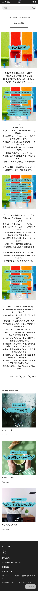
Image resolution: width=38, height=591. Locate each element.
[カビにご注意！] (19, 410)
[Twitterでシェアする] (20, 376)
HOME (10, 17)
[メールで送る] (33, 376)
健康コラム (17, 17)
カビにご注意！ (8, 430)
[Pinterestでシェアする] (29, 376)
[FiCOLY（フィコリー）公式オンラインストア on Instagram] (4, 552)
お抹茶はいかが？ (9, 477)
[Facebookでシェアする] (24, 376)
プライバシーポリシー (8, 576)
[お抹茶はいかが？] (19, 458)
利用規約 (5, 567)
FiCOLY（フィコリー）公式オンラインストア (18, 582)
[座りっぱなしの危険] (19, 505)
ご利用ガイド (7, 558)
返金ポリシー (7, 571)
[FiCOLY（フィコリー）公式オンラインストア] (19, 2)
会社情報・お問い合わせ (11, 562)
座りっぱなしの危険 (9, 525)
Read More (6, 435)
